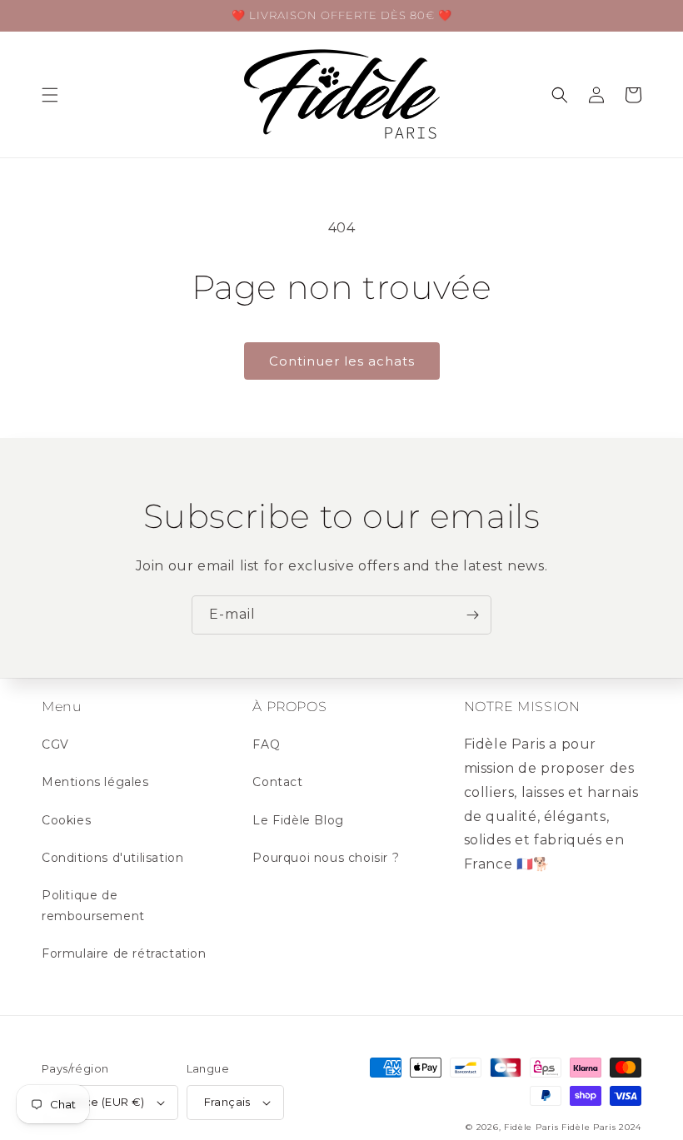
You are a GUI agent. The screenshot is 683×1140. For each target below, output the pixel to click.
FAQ (266, 744)
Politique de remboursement (93, 905)
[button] (50, 95)
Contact (277, 781)
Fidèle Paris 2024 (601, 1127)
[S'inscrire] (472, 615)
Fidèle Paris (532, 1127)
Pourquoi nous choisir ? (325, 857)
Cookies (66, 820)
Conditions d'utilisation (112, 857)
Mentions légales (95, 781)
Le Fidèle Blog (297, 820)
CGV (55, 744)
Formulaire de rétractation (124, 953)
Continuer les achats (342, 361)
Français (227, 1101)
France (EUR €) (102, 1101)
